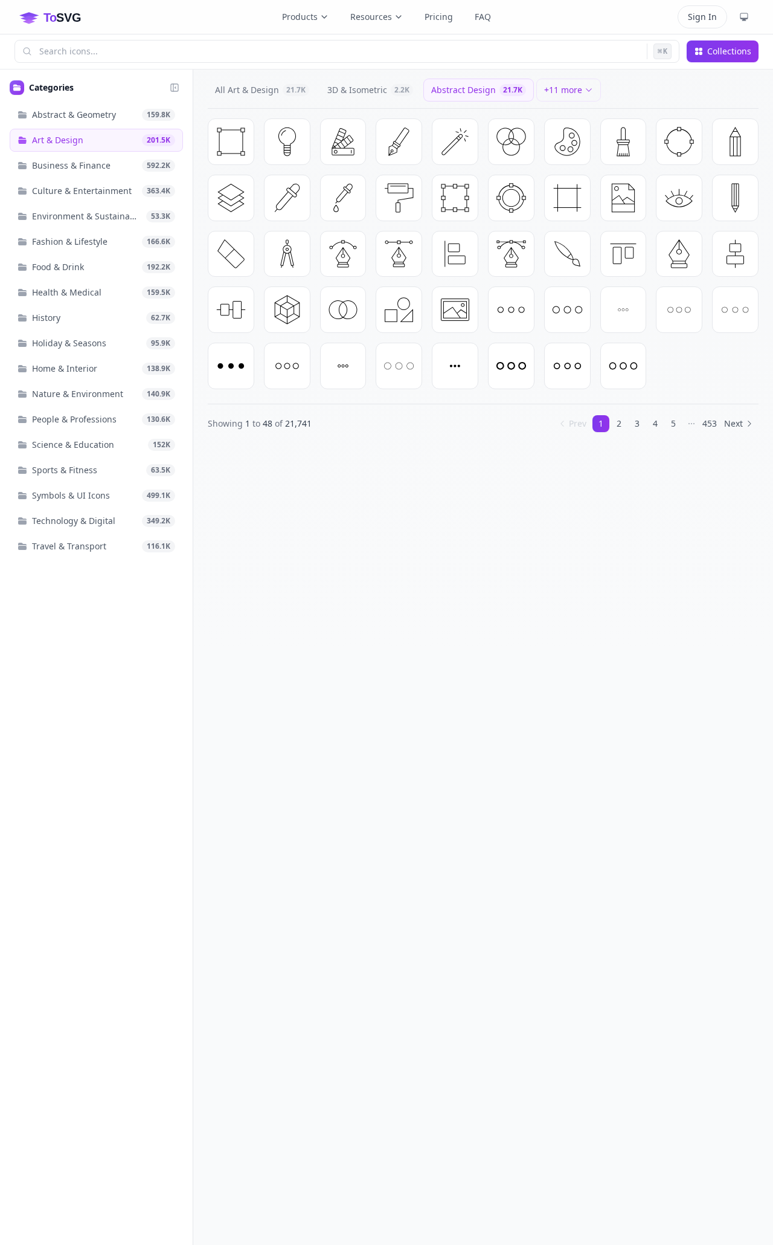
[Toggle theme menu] (744, 17)
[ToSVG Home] (59, 17)
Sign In (702, 16)
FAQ (483, 16)
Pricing (439, 16)
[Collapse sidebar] (174, 87)
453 (709, 423)
